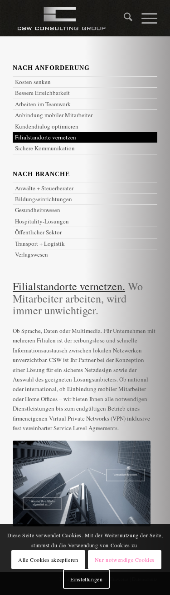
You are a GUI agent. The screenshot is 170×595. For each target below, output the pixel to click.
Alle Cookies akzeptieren (48, 559)
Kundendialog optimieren (46, 126)
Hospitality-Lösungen (42, 221)
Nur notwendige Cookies (125, 559)
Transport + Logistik (40, 243)
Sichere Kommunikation (45, 148)
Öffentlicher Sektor (38, 232)
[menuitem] (123, 18)
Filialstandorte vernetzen (45, 137)
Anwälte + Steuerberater (44, 188)
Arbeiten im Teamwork (43, 104)
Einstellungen (86, 579)
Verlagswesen (31, 254)
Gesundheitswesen (37, 210)
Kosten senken (33, 82)
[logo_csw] (70, 18)
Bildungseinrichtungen (43, 199)
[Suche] (123, 18)
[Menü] (144, 18)
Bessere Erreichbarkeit (42, 93)
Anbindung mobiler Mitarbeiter (53, 115)
